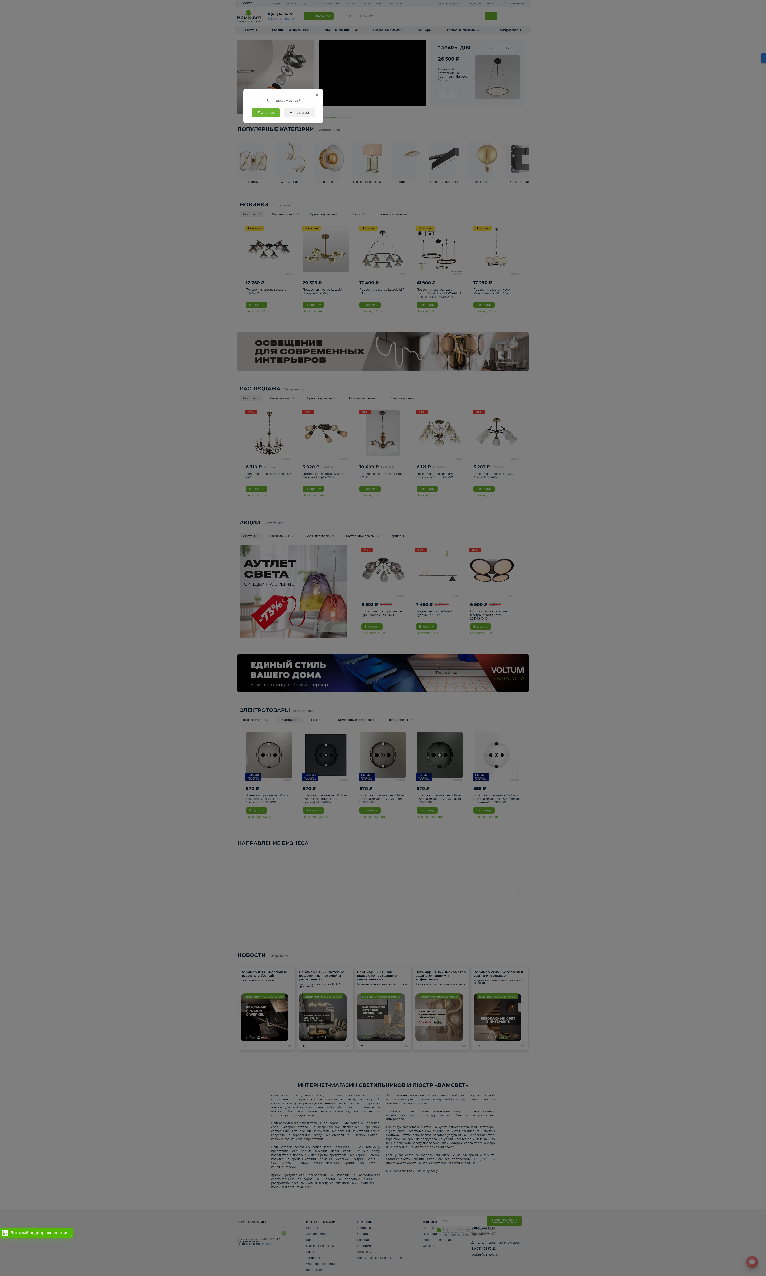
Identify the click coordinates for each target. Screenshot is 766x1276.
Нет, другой (299, 113)
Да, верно (266, 113)
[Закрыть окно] (317, 95)
